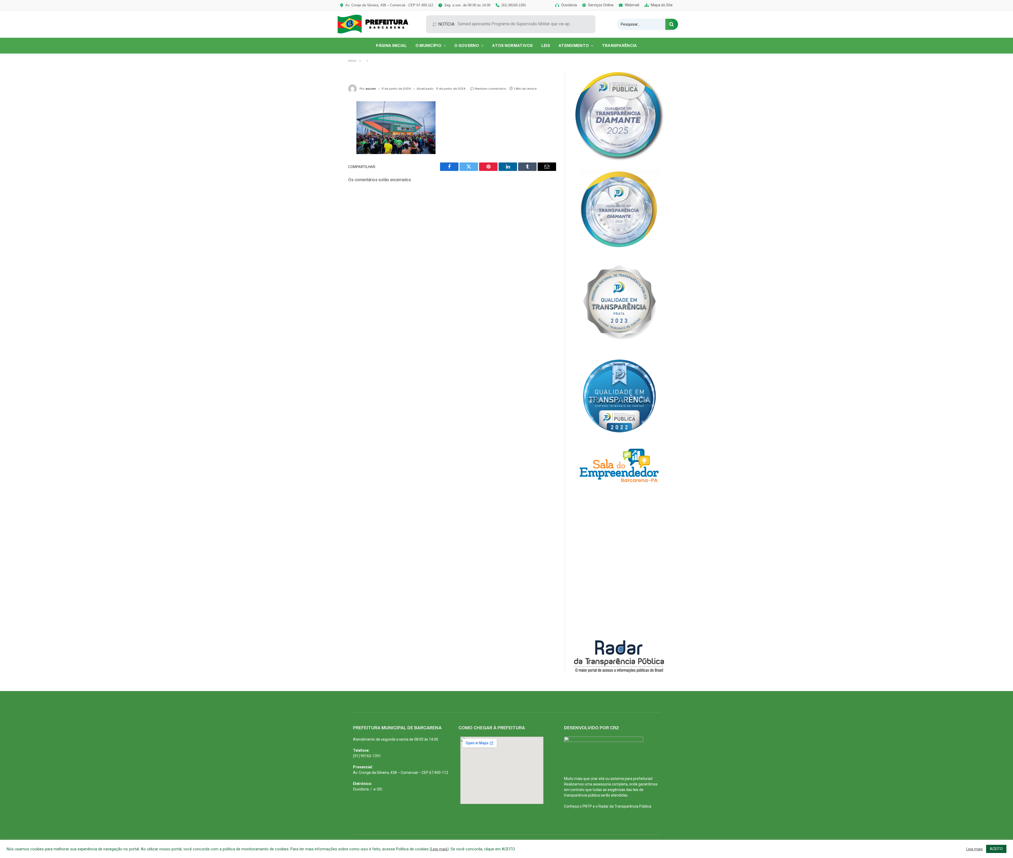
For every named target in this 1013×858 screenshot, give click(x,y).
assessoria (602, 784)
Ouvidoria (361, 789)
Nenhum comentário (490, 88)
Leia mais (439, 849)
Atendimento (573, 45)
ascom (371, 88)
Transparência (619, 45)
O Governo (466, 45)
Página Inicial (391, 45)
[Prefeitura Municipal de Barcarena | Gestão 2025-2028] (376, 24)
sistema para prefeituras (631, 778)
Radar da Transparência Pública (625, 806)
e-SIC (378, 789)
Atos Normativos (512, 45)
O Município (428, 45)
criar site (597, 778)
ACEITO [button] (996, 849)
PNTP (587, 806)
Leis (545, 45)
